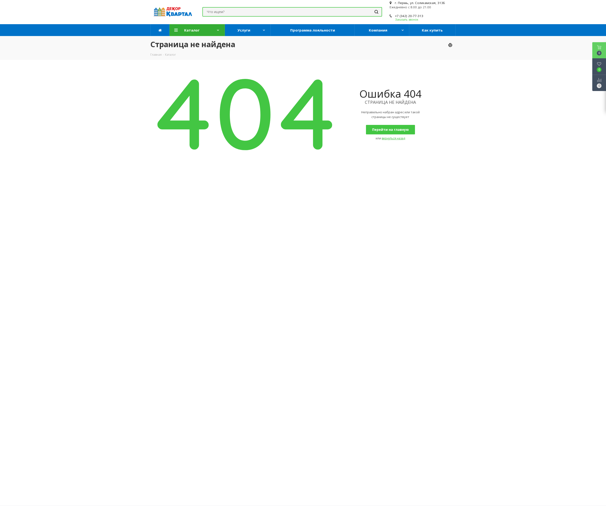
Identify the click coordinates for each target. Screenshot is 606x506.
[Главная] (160, 30)
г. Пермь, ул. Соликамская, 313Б (420, 3)
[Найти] (376, 12)
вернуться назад (393, 138)
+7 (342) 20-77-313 (409, 16)
